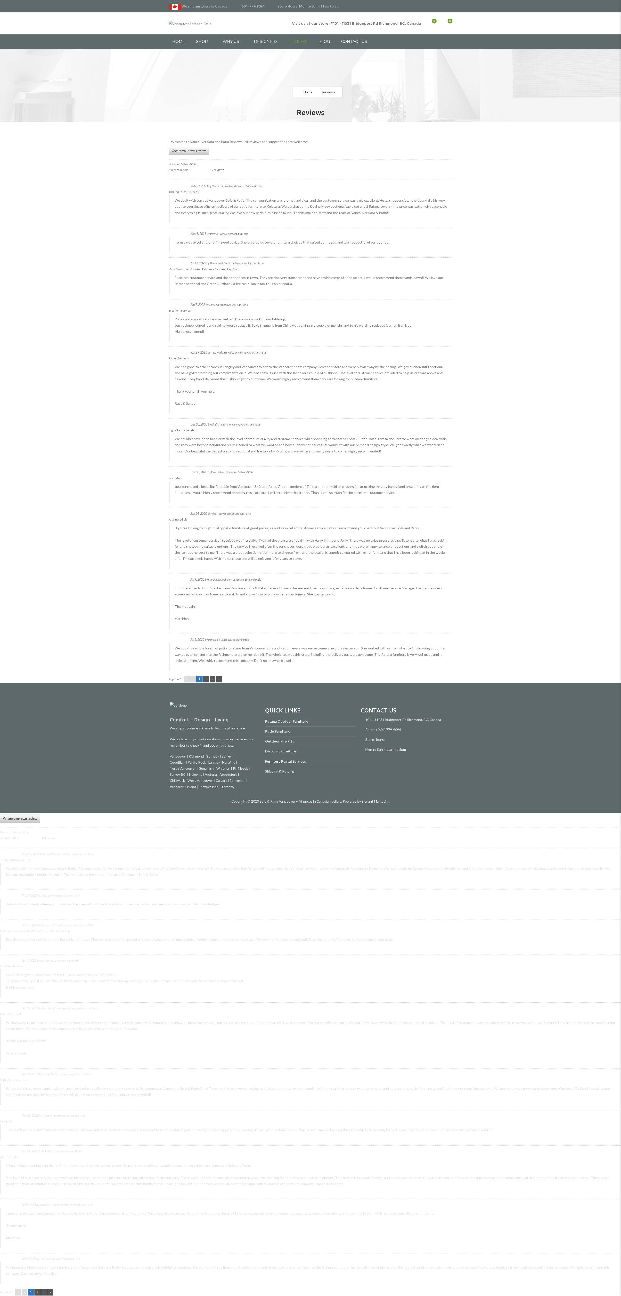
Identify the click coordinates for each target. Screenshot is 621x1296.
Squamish (206, 768)
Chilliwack (177, 780)
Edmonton (237, 780)
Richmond (196, 756)
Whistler (223, 768)
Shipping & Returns (279, 771)
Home (178, 41)
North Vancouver (183, 768)
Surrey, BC (178, 774)
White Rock (197, 762)
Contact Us (354, 41)
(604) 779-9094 (252, 6)
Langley (214, 762)
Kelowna (195, 774)
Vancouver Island (183, 787)
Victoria (211, 774)
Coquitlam (177, 762)
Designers (266, 41)
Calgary (221, 780)
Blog (324, 41)
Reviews (298, 41)
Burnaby (212, 756)
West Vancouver (200, 780)
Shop (202, 41)
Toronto (227, 787)
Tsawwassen (209, 787)
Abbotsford (228, 774)
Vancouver (178, 756)
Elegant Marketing (376, 801)
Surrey (227, 756)
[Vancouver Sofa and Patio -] (191, 23)
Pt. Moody (240, 768)
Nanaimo (228, 762)
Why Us (231, 41)
